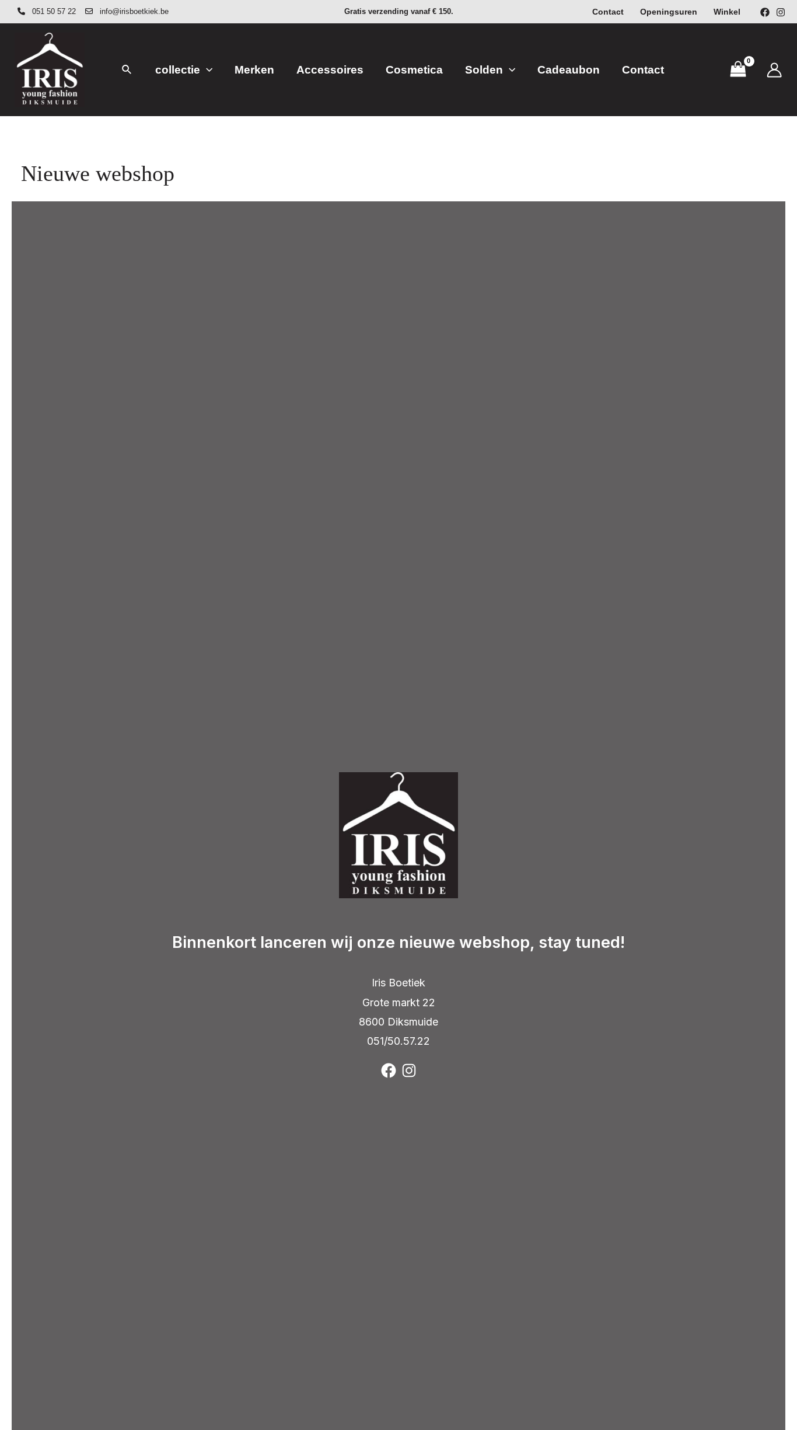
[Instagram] (780, 12)
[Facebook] (765, 12)
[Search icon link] (127, 71)
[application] (206, 70)
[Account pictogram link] (774, 70)
